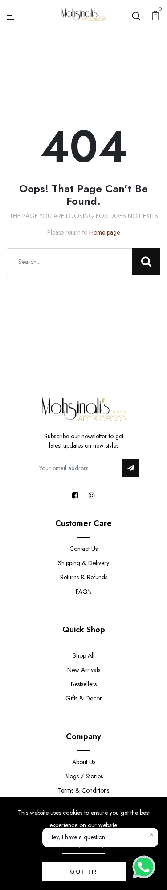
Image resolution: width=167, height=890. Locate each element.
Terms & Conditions (83, 790)
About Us (83, 761)
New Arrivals (83, 669)
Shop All (83, 655)
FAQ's (83, 591)
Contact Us (83, 548)
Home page (104, 232)
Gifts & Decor (83, 698)
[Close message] (151, 834)
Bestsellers (84, 684)
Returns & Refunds (83, 577)
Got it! (84, 872)
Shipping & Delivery (83, 562)
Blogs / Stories (84, 776)
